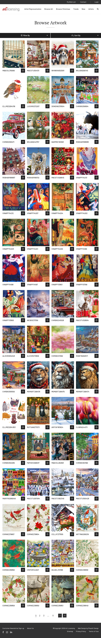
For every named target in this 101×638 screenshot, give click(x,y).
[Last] (65, 615)
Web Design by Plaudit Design (88, 628)
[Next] (60, 615)
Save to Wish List (23, 71)
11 (53, 615)
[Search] (98, 9)
